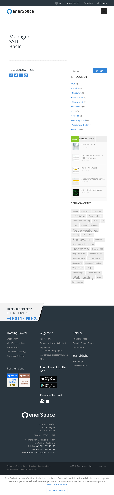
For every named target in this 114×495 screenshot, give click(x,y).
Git (73, 83)
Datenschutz (95, 216)
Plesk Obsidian (80, 365)
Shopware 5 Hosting (16, 351)
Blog (42, 359)
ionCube (84, 225)
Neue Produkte (88, 144)
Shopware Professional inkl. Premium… (92, 156)
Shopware (77, 93)
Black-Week (85, 211)
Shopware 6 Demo (79, 254)
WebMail (90, 3)
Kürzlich (83, 139)
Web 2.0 (76, 129)
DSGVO (95, 221)
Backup (75, 211)
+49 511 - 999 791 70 (45, 446)
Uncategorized (79, 120)
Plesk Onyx (78, 361)
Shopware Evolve (78, 258)
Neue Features (85, 230)
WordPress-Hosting (16, 343)
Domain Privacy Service (84, 343)
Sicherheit (77, 106)
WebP (99, 277)
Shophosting (13, 347)
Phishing (75, 235)
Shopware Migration (95, 258)
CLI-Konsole (97, 211)
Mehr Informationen (57, 484)
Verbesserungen (78, 273)
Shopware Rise (77, 268)
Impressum (45, 338)
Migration (94, 225)
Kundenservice (80, 338)
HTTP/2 (75, 225)
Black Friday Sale (89, 168)
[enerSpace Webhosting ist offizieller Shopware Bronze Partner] (24, 386)
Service (75, 88)
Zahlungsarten (77, 282)
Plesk (90, 235)
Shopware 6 (77, 102)
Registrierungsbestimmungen (54, 355)
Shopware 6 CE (97, 249)
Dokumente (78, 347)
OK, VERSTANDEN (57, 490)
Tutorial (76, 115)
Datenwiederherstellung (81, 221)
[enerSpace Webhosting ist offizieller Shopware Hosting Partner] (13, 386)
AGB (72, 466)
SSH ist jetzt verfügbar (91, 190)
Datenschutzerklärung (86, 466)
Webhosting (83, 277)
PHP (83, 235)
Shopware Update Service (93, 179)
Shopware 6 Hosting (16, 356)
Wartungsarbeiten (80, 125)
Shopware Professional (93, 263)
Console (78, 216)
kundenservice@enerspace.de (41, 452)
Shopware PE (77, 263)
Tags (91, 139)
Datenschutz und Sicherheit (53, 343)
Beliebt (75, 139)
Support (103, 3)
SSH (74, 111)
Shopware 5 (77, 97)
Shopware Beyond (95, 254)
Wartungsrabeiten (93, 273)
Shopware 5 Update (83, 244)
